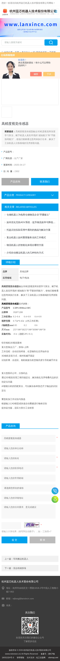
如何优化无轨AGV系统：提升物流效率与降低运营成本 (32, 222)
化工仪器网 (40, 658)
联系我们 (45, 181)
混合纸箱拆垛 (19, 568)
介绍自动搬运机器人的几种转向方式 (25, 252)
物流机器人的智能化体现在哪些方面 (25, 245)
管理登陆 (20, 658)
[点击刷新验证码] (32, 525)
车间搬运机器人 (20, 559)
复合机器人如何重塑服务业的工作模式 (26, 237)
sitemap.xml (53, 658)
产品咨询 (15, 181)
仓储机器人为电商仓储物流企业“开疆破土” (28, 214)
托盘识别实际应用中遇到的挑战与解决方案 (28, 229)
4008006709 (55, 490)
